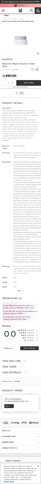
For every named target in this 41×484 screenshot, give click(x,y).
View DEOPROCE (12, 372)
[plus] (12, 83)
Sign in (8, 406)
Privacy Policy (9, 482)
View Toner (9, 367)
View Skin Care (11, 361)
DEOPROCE (7, 59)
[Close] (38, 466)
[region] (20, 473)
